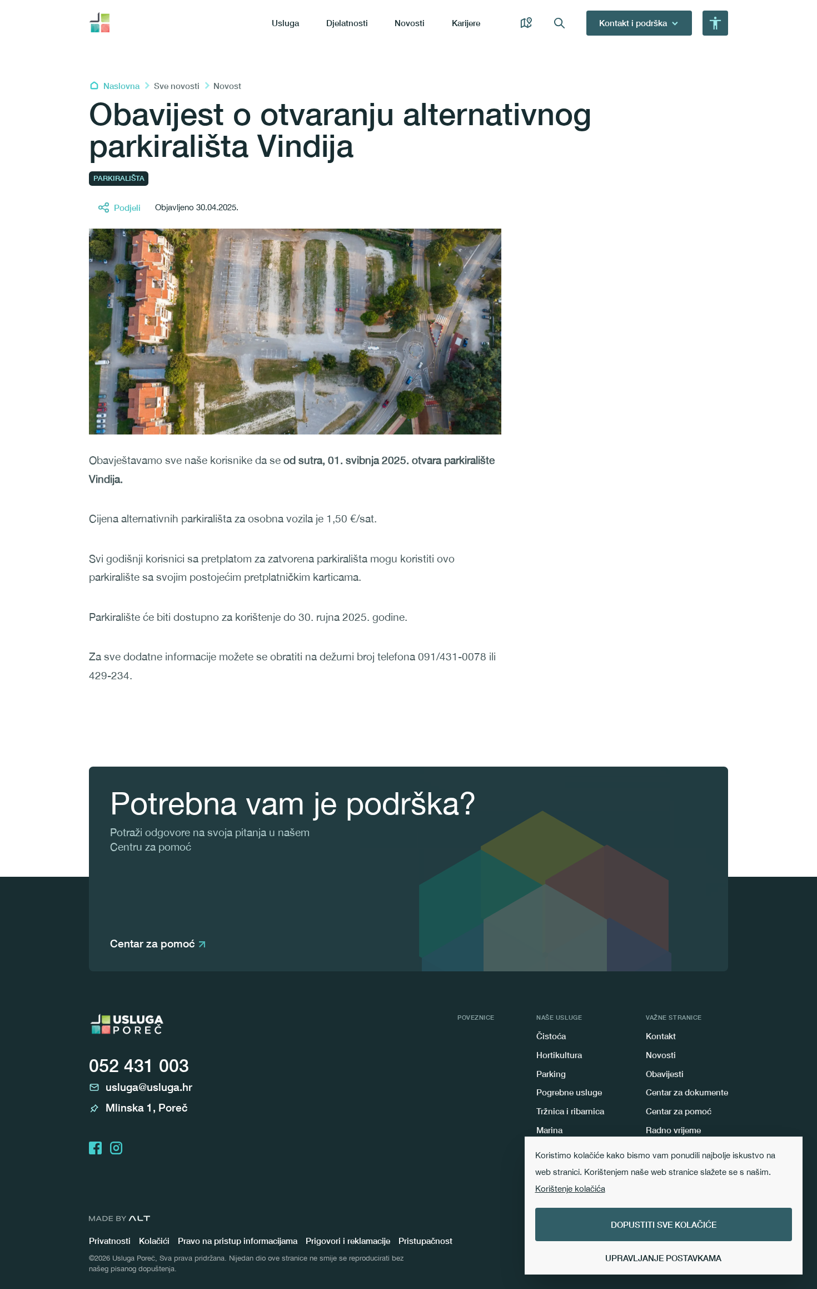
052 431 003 (139, 1065)
